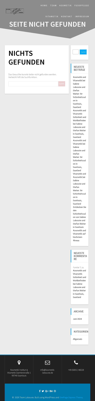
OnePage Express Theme (71, 397)
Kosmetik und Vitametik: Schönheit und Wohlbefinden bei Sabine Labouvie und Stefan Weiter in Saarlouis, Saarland (79, 123)
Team (53, 5)
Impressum (82, 16)
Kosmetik (65, 5)
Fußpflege (81, 5)
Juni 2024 (77, 318)
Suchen (83, 52)
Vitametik (52, 16)
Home (44, 5)
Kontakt (66, 16)
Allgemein (77, 339)
